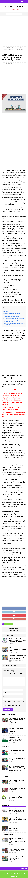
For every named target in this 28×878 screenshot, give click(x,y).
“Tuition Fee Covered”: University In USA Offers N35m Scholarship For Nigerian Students (17, 641)
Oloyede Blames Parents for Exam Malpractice (17, 759)
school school (20, 644)
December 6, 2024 (7, 63)
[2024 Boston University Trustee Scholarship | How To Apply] (5, 651)
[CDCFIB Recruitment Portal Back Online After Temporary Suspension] (5, 731)
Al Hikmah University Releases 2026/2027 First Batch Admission (17, 858)
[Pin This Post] (14, 615)
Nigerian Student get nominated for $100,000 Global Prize (17, 819)
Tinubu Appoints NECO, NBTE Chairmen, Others (17, 781)
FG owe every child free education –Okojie (15, 827)
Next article (14, 630)
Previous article (14, 628)
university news (7, 835)
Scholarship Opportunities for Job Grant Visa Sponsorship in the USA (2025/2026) (17, 657)
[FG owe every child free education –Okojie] (5, 830)
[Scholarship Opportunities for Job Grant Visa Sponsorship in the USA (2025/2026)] (5, 658)
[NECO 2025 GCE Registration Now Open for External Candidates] (5, 799)
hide (10, 307)
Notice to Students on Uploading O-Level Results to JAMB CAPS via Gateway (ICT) (17, 810)
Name (5, 688)
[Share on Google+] (14, 619)
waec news (5, 805)
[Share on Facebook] (14, 608)
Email (4, 692)
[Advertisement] (14, 32)
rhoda (15, 63)
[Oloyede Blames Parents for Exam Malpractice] (5, 761)
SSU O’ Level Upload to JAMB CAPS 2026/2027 (17, 751)
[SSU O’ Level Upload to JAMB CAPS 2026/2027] (5, 753)
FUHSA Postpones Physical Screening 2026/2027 (16, 849)
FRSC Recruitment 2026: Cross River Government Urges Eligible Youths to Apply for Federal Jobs (17, 720)
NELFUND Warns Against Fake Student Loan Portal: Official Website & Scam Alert (17, 739)
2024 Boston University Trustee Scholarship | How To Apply (17, 649)
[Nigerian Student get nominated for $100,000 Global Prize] (5, 821)
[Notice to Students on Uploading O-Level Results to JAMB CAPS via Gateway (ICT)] (5, 812)
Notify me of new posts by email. (13, 705)
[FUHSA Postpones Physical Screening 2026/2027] (5, 852)
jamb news (5, 747)
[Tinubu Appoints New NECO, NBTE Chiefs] (5, 791)
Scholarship (9, 624)
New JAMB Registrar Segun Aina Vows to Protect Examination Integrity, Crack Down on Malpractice (17, 768)
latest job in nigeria (9, 714)
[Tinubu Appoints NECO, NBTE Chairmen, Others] (5, 783)
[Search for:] (14, 14)
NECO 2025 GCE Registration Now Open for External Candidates (17, 797)
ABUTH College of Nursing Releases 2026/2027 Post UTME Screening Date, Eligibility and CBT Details (17, 840)
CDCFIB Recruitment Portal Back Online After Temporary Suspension (17, 730)
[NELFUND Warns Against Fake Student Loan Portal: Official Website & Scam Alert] (5, 741)
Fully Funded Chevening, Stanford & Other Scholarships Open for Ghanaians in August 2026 (13, 414)
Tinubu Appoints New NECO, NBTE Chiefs (17, 788)
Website (5, 697)
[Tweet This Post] (14, 612)
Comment (5, 676)
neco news (5, 777)
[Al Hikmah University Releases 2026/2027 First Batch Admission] (5, 860)
